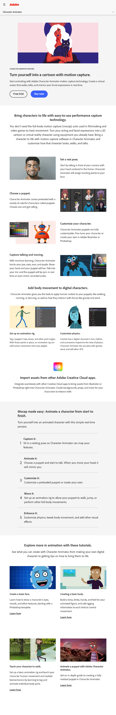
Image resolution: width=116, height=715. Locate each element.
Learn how (15, 613)
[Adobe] (14, 4)
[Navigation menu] (4, 4)
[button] (99, 4)
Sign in (107, 4)
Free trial (18, 93)
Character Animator (12, 12)
